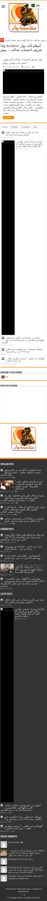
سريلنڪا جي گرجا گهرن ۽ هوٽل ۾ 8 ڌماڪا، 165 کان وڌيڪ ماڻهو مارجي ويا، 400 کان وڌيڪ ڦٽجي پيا (29, 568)
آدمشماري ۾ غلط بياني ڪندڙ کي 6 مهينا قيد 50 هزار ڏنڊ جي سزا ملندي (22, 556)
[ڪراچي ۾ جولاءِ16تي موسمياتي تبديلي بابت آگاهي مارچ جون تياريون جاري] (2, 518)
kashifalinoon (23, 891)
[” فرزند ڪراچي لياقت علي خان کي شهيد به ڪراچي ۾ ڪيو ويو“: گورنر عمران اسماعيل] (7, 484)
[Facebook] (22, 894)
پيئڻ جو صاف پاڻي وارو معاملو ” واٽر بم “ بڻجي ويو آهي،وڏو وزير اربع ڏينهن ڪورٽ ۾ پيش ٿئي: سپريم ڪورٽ (22, 497)
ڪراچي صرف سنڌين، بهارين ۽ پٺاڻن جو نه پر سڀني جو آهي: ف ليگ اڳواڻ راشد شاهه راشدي (29, 143)
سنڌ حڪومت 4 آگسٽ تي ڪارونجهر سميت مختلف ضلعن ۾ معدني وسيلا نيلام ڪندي (21, 472)
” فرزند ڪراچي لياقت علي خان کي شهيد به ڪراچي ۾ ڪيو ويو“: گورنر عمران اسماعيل (28, 485)
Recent (5, 127)
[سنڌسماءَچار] (23, 17)
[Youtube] (25, 894)
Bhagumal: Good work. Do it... (21, 859)
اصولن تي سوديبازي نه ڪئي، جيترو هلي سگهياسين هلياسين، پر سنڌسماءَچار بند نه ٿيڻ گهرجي (23, 340)
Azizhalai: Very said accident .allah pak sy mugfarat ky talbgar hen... (25, 877)
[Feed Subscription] (46, 54)
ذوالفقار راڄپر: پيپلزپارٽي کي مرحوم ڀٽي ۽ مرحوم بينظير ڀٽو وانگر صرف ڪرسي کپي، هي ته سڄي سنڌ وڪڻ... (26, 852)
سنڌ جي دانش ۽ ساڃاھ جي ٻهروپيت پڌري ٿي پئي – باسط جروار (23, 547)
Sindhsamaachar (23, 889)
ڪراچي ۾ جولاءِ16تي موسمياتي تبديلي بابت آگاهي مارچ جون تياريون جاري (24, 519)
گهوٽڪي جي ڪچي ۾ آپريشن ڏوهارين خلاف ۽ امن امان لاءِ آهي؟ (23, 827)
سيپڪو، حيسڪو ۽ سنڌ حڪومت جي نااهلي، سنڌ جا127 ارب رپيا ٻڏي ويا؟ (24, 350)
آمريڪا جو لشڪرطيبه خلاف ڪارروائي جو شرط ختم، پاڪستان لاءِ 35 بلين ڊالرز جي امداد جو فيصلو (22, 537)
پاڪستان (27, 67)
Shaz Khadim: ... (16, 842)
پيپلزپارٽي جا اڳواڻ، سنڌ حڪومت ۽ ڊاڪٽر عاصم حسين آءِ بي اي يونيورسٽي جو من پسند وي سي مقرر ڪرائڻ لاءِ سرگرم (23, 582)
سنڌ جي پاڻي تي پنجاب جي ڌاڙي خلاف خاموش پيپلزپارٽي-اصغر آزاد (21, 133)
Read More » (8, 117)
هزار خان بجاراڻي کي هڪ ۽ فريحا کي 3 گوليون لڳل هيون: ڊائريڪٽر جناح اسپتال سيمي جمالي (23, 509)
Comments (25, 127)
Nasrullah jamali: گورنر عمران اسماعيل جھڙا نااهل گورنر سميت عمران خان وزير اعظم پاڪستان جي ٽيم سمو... (25, 869)
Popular (14, 127)
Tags (35, 127)
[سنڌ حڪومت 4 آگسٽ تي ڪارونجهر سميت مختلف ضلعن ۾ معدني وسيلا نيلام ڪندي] (2, 470)
